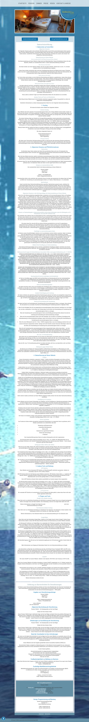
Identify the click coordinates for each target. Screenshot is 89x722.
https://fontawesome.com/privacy (44, 515)
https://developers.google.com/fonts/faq (55, 504)
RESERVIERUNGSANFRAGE (30, 39)
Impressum (41, 714)
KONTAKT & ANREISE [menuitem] (64, 3)
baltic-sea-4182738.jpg (41, 689)
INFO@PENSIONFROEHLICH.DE (59, 39)
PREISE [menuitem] (46, 3)
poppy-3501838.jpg (41, 691)
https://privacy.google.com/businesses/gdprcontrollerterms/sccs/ (44, 542)
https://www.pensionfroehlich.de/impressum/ (49, 604)
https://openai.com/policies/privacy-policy (53, 578)
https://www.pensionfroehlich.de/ (48, 603)
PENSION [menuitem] (31, 3)
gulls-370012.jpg (41, 690)
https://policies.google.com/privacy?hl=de (52, 505)
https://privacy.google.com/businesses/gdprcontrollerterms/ (44, 541)
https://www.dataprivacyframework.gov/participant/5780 (44, 554)
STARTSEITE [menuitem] (22, 3)
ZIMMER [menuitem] (39, 3)
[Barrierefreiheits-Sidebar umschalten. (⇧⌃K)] (3, 718)
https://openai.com (44, 560)
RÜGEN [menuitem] (52, 3)
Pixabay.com (31, 687)
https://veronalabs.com (54, 471)
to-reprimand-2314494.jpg (41, 693)
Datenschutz (47, 714)
